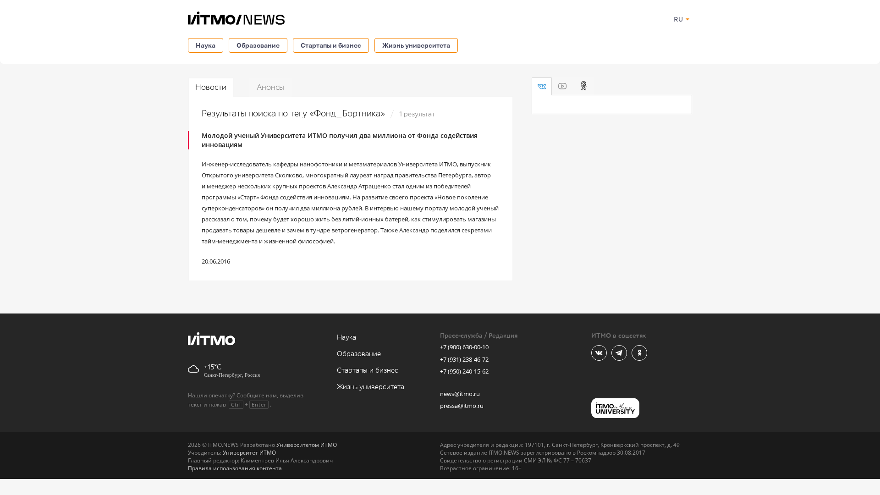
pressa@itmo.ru (462, 406)
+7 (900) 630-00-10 (464, 347)
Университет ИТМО (249, 452)
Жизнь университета (416, 45)
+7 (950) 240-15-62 (464, 371)
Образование (258, 45)
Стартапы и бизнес (331, 45)
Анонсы (270, 87)
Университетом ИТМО (306, 445)
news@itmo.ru (460, 394)
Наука (205, 45)
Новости (210, 87)
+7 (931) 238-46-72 (464, 359)
